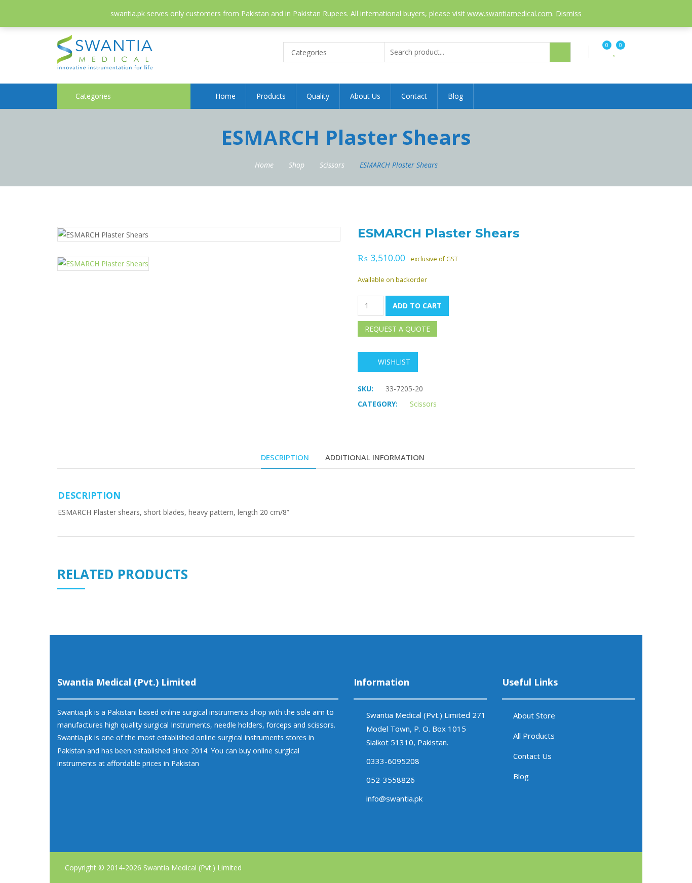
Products (271, 96)
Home (225, 96)
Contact (414, 96)
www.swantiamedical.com (509, 13)
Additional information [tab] (375, 457)
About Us (365, 96)
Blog (455, 96)
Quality (317, 96)
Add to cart (417, 305)
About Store (534, 715)
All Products (534, 736)
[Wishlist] (615, 52)
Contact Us (532, 756)
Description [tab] (285, 457)
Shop (296, 165)
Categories (93, 96)
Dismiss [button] (569, 13)
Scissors (332, 165)
